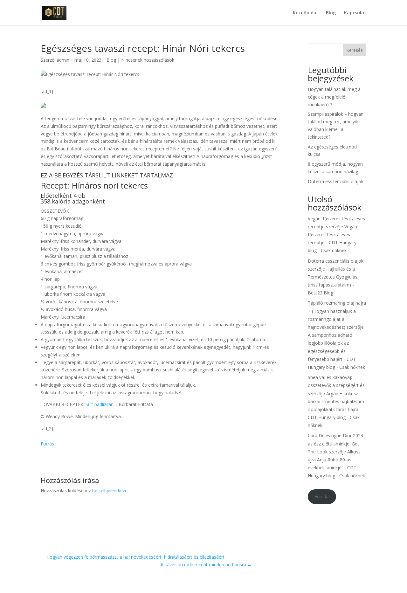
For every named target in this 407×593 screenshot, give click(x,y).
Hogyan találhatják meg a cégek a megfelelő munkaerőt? (334, 96)
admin (63, 60)
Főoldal (321, 496)
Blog (331, 13)
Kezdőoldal (305, 13)
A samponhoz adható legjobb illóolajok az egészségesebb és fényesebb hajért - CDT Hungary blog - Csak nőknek (336, 351)
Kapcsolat (355, 13)
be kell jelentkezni (110, 490)
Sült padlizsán (100, 404)
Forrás (47, 444)
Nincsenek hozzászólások (147, 60)
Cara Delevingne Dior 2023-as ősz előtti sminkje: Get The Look (336, 443)
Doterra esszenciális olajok (335, 181)
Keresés (354, 50)
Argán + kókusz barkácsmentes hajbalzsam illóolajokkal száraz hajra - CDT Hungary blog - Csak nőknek (336, 409)
